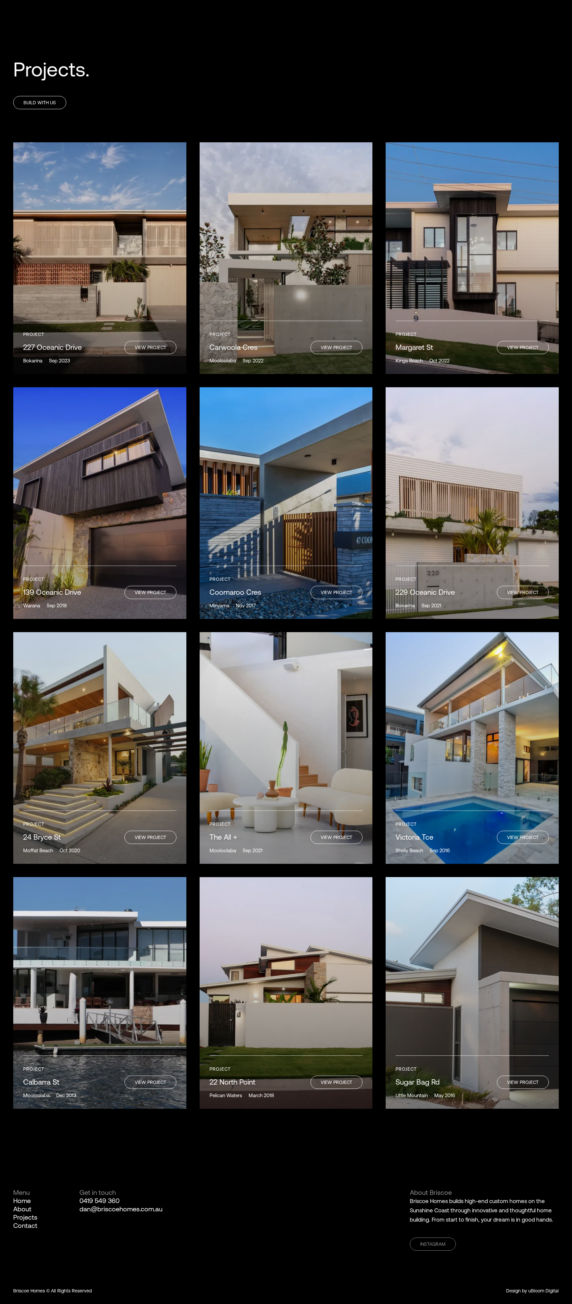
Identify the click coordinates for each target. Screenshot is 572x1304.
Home (22, 1200)
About (22, 1209)
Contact (25, 1225)
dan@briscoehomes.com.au (121, 1209)
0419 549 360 (99, 1200)
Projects (25, 1217)
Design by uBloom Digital (532, 1290)
